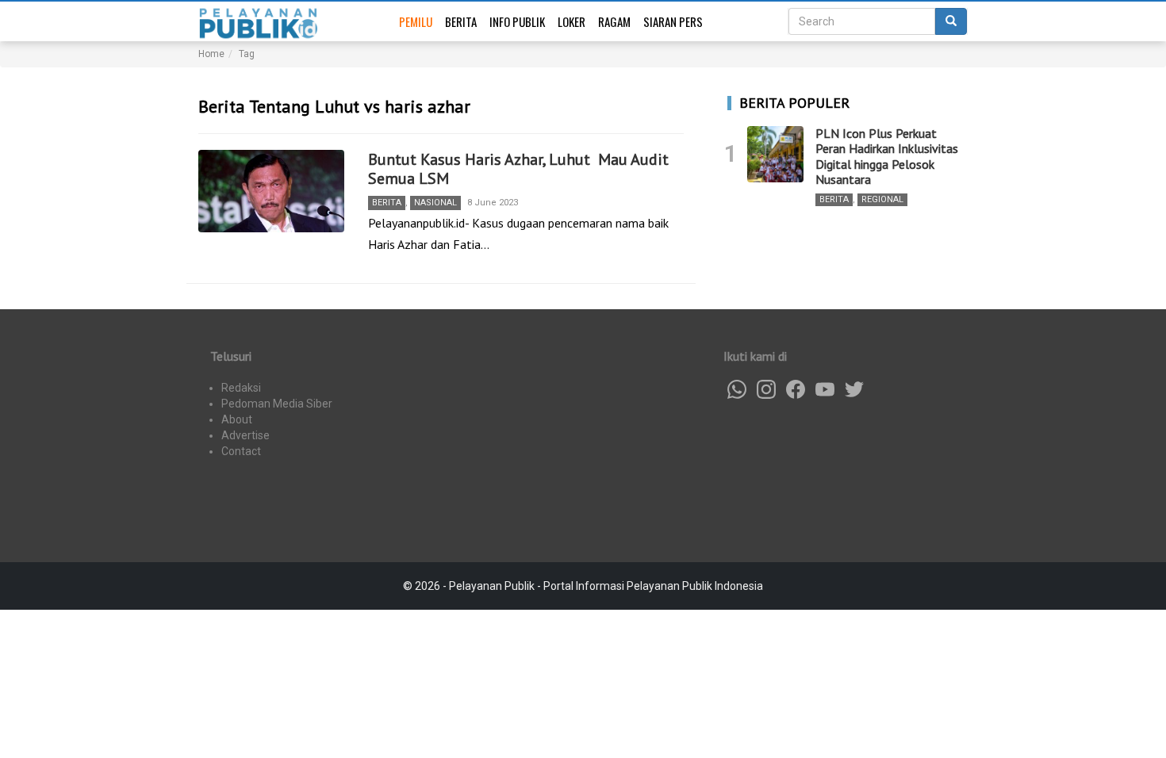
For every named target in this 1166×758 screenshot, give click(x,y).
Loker (571, 21)
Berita (461, 21)
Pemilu (415, 21)
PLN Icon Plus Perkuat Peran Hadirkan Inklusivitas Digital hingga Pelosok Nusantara (886, 156)
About (236, 419)
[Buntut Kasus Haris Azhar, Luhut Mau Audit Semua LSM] (271, 191)
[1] (775, 154)
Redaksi (241, 387)
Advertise (245, 435)
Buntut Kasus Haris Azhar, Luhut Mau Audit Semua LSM (518, 169)
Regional (882, 199)
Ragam (614, 21)
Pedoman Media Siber (276, 403)
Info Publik (517, 21)
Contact (241, 451)
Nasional (435, 202)
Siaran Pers (673, 21)
